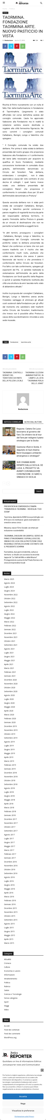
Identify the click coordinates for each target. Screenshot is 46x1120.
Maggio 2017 (9, 846)
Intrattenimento (10, 978)
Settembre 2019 (10, 738)
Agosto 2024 (9, 583)
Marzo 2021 (9, 668)
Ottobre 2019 (9, 734)
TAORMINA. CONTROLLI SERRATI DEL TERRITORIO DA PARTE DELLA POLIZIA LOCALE (13, 376)
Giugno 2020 (9, 703)
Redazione (9, 40)
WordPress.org (10, 1037)
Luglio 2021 (9, 652)
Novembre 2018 (11, 776)
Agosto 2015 (9, 923)
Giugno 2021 (9, 656)
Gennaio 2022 (10, 629)
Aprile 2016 (8, 892)
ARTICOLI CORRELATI (12, 422)
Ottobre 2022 (9, 598)
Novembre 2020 (11, 683)
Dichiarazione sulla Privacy (24, 1116)
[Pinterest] (16, 46)
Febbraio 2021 (10, 672)
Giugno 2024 (9, 590)
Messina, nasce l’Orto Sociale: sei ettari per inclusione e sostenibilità (21, 529)
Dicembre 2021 (10, 633)
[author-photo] (23, 405)
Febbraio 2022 (10, 625)
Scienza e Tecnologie (13, 994)
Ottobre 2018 (9, 780)
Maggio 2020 (9, 707)
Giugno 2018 (9, 796)
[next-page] (8, 483)
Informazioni (9, 975)
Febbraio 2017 (10, 854)
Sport (6, 1002)
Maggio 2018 (9, 800)
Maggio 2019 (9, 753)
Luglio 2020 (9, 699)
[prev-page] (4, 483)
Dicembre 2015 (10, 908)
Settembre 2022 (10, 602)
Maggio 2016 (9, 889)
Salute (6, 990)
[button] (42, 1070)
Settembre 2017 (10, 831)
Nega (23, 1103)
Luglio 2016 (9, 881)
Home (5, 9)
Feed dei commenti (12, 1033)
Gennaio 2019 (10, 769)
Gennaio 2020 (10, 722)
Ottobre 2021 (9, 641)
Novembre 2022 (11, 594)
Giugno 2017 (9, 842)
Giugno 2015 (9, 931)
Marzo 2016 (9, 896)
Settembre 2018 (10, 784)
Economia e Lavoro (12, 971)
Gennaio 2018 (10, 815)
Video (6, 1009)
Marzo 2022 (9, 621)
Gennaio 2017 (10, 858)
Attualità (7, 959)
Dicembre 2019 (10, 726)
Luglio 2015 (9, 927)
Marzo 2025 (9, 579)
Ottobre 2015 (9, 916)
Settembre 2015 (10, 920)
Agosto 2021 (9, 649)
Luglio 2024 (9, 587)
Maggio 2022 (9, 618)
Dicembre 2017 (10, 819)
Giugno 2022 (9, 614)
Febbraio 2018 (10, 811)
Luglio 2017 (9, 838)
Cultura (7, 967)
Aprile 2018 (8, 803)
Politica (12, 9)
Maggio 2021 (9, 660)
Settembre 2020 (10, 691)
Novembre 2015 (11, 912)
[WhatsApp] (22, 46)
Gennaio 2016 (10, 904)
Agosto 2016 (9, 877)
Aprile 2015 (8, 939)
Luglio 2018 (9, 792)
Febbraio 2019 (10, 765)
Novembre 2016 (11, 865)
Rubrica (7, 986)
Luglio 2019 (9, 745)
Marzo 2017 (9, 850)
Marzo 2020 (9, 714)
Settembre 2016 (10, 873)
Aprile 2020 (8, 711)
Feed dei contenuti (11, 1030)
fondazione (14, 342)
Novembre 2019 (11, 730)
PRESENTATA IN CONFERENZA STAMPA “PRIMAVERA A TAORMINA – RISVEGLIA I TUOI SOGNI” (22, 509)
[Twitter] (11, 46)
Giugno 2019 (9, 749)
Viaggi (6, 1006)
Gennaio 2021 (10, 676)
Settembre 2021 (10, 645)
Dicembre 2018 (10, 772)
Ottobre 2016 (9, 869)
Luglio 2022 (9, 610)
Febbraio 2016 (10, 900)
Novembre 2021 (11, 637)
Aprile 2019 (8, 757)
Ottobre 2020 (9, 687)
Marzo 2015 (9, 943)
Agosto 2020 (9, 695)
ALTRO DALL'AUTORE (33, 422)
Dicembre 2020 (10, 680)
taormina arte (26, 342)
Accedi (6, 1026)
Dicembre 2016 (10, 861)
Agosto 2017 (9, 834)
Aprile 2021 (8, 664)
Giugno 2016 (9, 885)
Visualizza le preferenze (23, 1110)
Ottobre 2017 (9, 827)
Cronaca (7, 963)
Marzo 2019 (9, 761)
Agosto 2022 (9, 606)
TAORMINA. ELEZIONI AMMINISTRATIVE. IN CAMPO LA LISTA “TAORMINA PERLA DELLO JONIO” (34, 378)
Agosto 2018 (9, 788)
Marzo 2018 (9, 807)
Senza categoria (10, 998)
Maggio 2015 (9, 935)
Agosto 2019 (9, 741)
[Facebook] (5, 46)
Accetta (23, 1096)
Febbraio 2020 (10, 718)
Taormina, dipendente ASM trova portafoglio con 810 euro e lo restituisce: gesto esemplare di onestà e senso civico (23, 520)
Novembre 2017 (11, 823)
